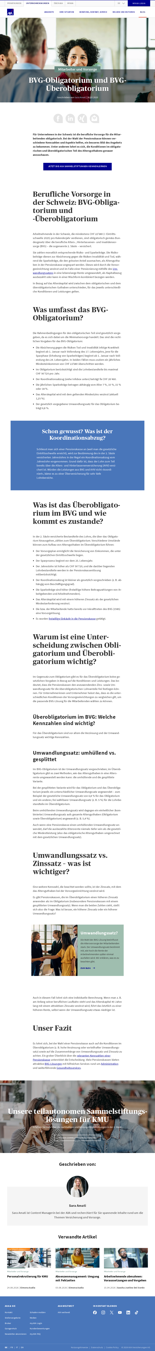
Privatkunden (14, 3)
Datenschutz (97, 1347)
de (119, 3)
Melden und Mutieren (124, 12)
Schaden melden (38, 1312)
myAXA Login (36, 1323)
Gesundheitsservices (69, 1068)
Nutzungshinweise (80, 1347)
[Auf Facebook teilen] (58, 118)
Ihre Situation (66, 12)
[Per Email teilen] (94, 118)
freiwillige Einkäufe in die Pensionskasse (72, 618)
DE (6, 1347)
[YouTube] (120, 1311)
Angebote (49, 12)
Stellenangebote (12, 1317)
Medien (33, 1317)
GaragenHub (11, 1328)
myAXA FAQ (35, 1334)
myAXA (70, 3)
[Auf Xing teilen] (82, 118)
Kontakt (8, 1312)
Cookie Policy (112, 1347)
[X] (112, 1311)
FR (11, 1347)
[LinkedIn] (129, 1311)
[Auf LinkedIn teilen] (70, 118)
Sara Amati (80, 97)
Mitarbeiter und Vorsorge (77, 69)
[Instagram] (104, 1311)
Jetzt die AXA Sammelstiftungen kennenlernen (77, 166)
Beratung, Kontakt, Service (93, 12)
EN (22, 1347)
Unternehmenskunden (37, 3)
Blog (142, 12)
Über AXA (58, 3)
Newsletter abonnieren (15, 1334)
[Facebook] (95, 1311)
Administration (109, 1064)
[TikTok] (137, 1311)
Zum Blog (86, 968)
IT (17, 1347)
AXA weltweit (64, 1312)
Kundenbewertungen (40, 1328)
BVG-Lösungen (53, 1064)
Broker (8, 1323)
